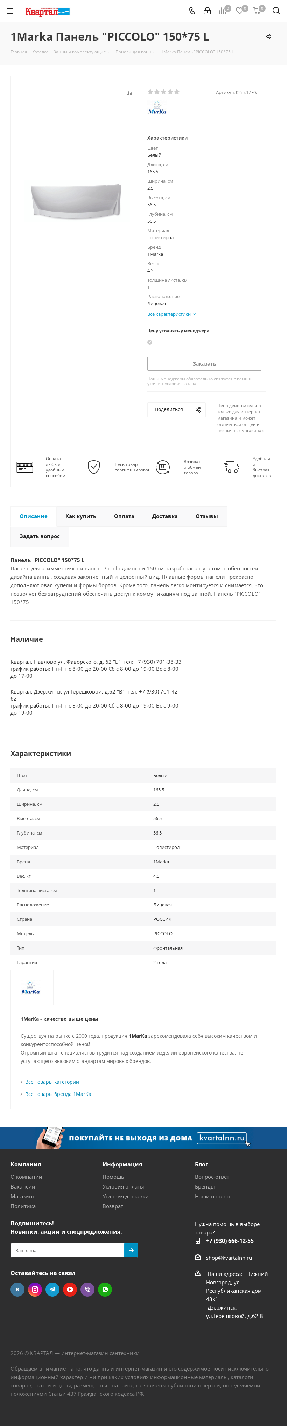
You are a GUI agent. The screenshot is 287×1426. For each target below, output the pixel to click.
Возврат (113, 1206)
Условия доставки (126, 1196)
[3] (164, 92)
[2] (157, 92)
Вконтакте (17, 1290)
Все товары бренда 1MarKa (58, 1094)
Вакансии (22, 1186)
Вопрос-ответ (212, 1176)
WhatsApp (105, 1290)
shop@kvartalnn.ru (229, 1257)
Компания (25, 1164)
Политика (23, 1206)
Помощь (113, 1176)
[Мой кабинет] (207, 10)
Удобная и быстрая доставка (262, 467)
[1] (150, 92)
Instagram (35, 1290)
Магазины (23, 1196)
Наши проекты (214, 1196)
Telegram (52, 1290)
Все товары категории (52, 1081)
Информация (122, 1164)
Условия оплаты (123, 1186)
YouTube (70, 1290)
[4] (170, 92)
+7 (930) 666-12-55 (230, 1241)
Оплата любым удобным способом (55, 467)
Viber (87, 1290)
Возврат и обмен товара (192, 467)
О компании (26, 1176)
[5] (177, 92)
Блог (201, 1164)
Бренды (205, 1186)
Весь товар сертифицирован (133, 467)
